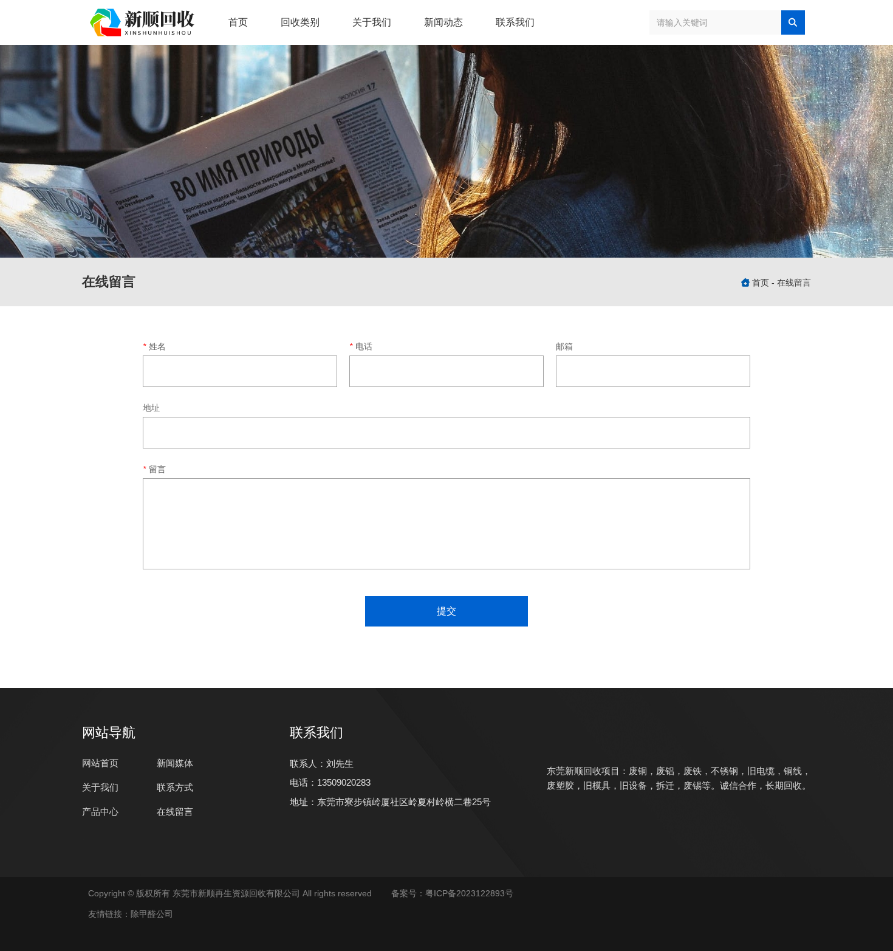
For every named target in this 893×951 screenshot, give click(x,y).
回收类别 (300, 22)
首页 (238, 22)
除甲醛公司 (152, 914)
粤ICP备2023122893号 (471, 893)
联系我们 (515, 22)
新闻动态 (443, 22)
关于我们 (371, 22)
